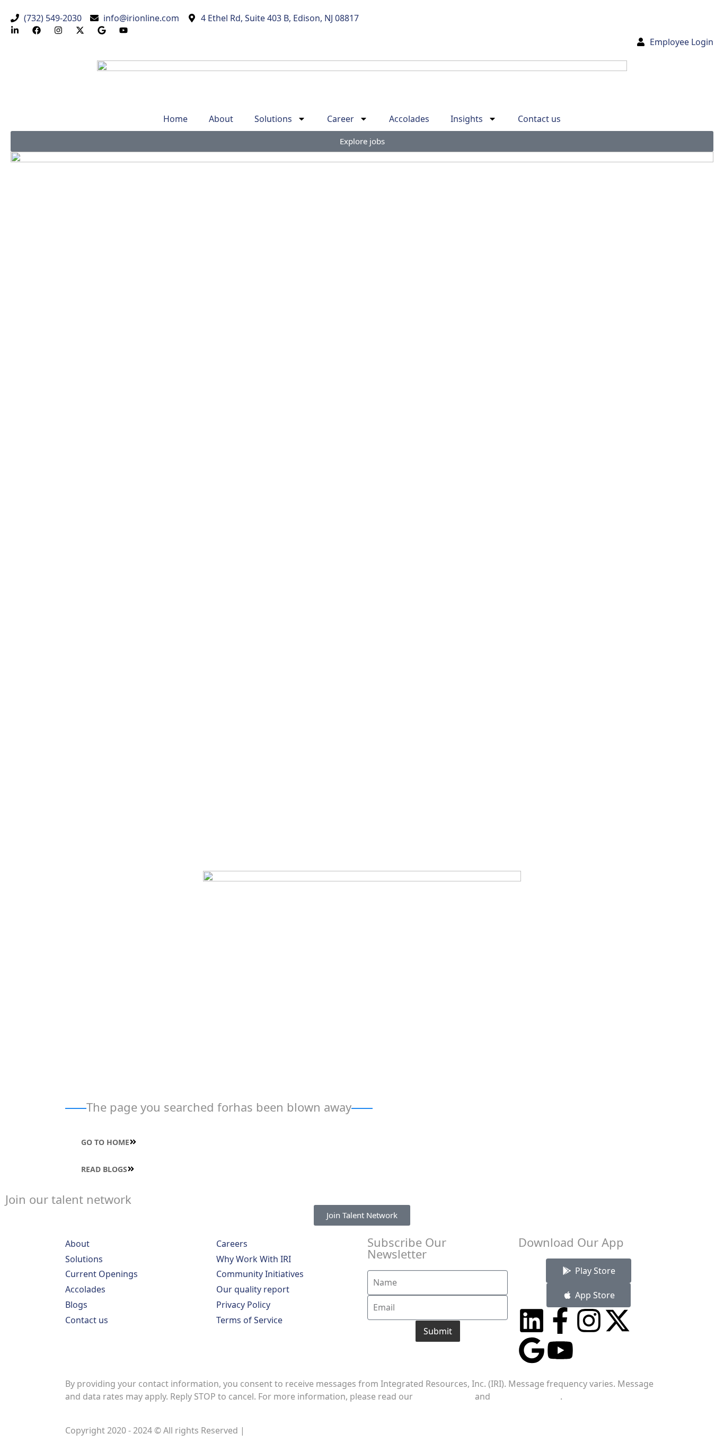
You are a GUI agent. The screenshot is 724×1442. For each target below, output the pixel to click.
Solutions (273, 119)
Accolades (409, 119)
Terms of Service (526, 1396)
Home (175, 119)
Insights (467, 119)
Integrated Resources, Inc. (302, 1430)
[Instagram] (589, 1320)
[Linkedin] (531, 1320)
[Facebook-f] (560, 1320)
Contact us (539, 119)
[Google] (531, 1350)
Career (340, 119)
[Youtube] (560, 1350)
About (221, 119)
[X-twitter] (617, 1320)
